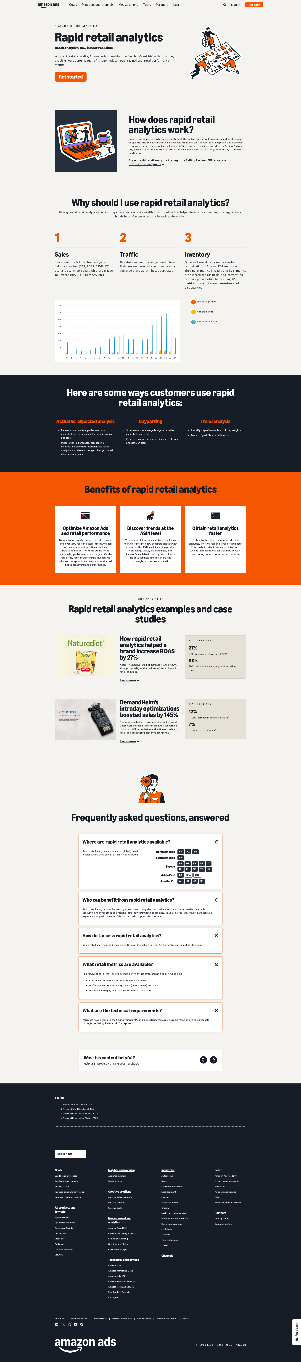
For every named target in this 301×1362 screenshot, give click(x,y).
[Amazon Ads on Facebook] (82, 1325)
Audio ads (60, 1244)
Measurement (128, 4)
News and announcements (228, 1202)
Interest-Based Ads (122, 1318)
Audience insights (117, 1175)
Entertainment (168, 1191)
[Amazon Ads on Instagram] (69, 1325)
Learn (177, 4)
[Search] (224, 5)
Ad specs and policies (225, 1191)
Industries (167, 1170)
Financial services (169, 1202)
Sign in (235, 4)
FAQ (217, 1197)
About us (59, 1318)
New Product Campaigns (120, 1292)
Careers (186, 1318)
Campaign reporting (118, 1238)
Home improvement (171, 1223)
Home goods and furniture (174, 1218)
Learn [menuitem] (218, 1170)
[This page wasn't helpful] (203, 1060)
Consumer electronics (172, 1186)
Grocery (165, 1207)
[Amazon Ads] (46, 4)
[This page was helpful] (213, 1060)
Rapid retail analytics (118, 1249)
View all (59, 1254)
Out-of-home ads (64, 1249)
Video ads (60, 1238)
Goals (73, 4)
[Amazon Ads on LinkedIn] (57, 1325)
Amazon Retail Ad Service (121, 1286)
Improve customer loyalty (68, 1197)
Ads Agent (113, 1297)
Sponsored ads (62, 1217)
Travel (164, 1245)
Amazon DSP (114, 1265)
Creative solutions (119, 1191)
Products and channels (98, 4)
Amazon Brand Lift (117, 1228)
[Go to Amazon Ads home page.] (85, 1345)
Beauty (164, 1181)
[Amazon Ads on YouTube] (75, 1325)
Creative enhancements (120, 1197)
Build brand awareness (66, 1175)
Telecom (165, 1234)
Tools (147, 4)
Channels (167, 1256)
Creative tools (115, 1207)
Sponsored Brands (64, 1228)
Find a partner (222, 1218)
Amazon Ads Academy (226, 1175)
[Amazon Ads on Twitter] (63, 1325)
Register (254, 4)
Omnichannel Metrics (118, 1244)
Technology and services (123, 1260)
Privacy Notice (100, 1318)
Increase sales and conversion (69, 1191)
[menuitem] (70, 1234)
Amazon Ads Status (166, 1318)
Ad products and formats (65, 1210)
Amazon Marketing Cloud (120, 1270)
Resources (220, 1186)
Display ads (60, 1233)
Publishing (166, 1229)
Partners (162, 4)
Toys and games (169, 1240)
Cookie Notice (144, 1318)
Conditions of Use (78, 1318)
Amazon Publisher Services (121, 1281)
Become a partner (223, 1223)
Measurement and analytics (119, 1220)
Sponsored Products (65, 1222)
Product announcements (227, 1181)
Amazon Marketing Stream (121, 1233)
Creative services (116, 1202)
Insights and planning (121, 1170)
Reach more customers (66, 1181)
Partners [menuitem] (220, 1213)
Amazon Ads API (116, 1276)
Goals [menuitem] (58, 1170)
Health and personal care (173, 1213)
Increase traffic (62, 1186)
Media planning (115, 1181)
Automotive (167, 1175)
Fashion (165, 1197)
